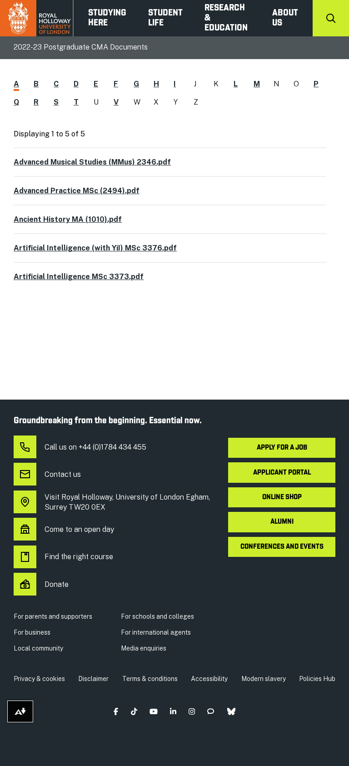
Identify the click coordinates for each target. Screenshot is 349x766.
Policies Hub (317, 678)
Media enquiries (143, 648)
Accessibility (209, 678)
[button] (116, 711)
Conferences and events (282, 547)
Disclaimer (93, 678)
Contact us (63, 474)
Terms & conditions (150, 678)
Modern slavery (263, 678)
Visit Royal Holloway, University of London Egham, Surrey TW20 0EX (127, 502)
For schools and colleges (157, 616)
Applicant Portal (282, 472)
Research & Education (226, 18)
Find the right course (79, 556)
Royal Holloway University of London (37, 18)
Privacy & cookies (39, 678)
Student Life (165, 18)
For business (32, 632)
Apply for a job (282, 447)
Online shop (282, 497)
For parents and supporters (53, 616)
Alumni (282, 522)
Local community (38, 648)
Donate (57, 584)
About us (285, 18)
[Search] (331, 18)
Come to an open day (79, 529)
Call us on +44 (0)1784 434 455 (95, 447)
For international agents (156, 632)
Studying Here (107, 18)
